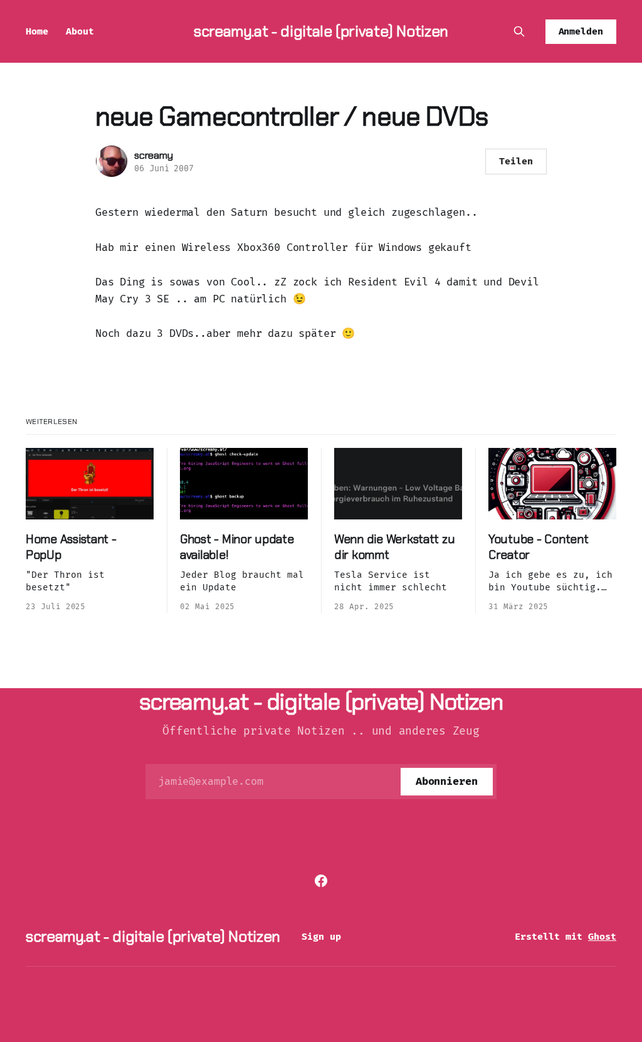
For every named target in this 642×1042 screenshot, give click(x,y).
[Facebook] (321, 881)
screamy (153, 155)
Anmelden (581, 31)
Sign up (321, 936)
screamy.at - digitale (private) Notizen (321, 31)
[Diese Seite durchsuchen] (519, 31)
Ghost (602, 936)
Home (37, 31)
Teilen (516, 161)
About (80, 31)
